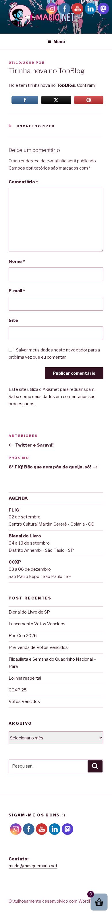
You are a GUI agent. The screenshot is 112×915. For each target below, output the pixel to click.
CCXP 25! (18, 690)
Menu (59, 41)
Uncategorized (36, 126)
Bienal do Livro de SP (29, 612)
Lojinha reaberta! (25, 678)
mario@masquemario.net (33, 865)
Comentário (23, 181)
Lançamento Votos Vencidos (37, 623)
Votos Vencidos (24, 701)
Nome (17, 261)
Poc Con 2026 (23, 635)
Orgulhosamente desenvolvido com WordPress (54, 901)
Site (13, 320)
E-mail (17, 290)
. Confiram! (85, 85)
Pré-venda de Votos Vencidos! (39, 647)
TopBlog (66, 85)
